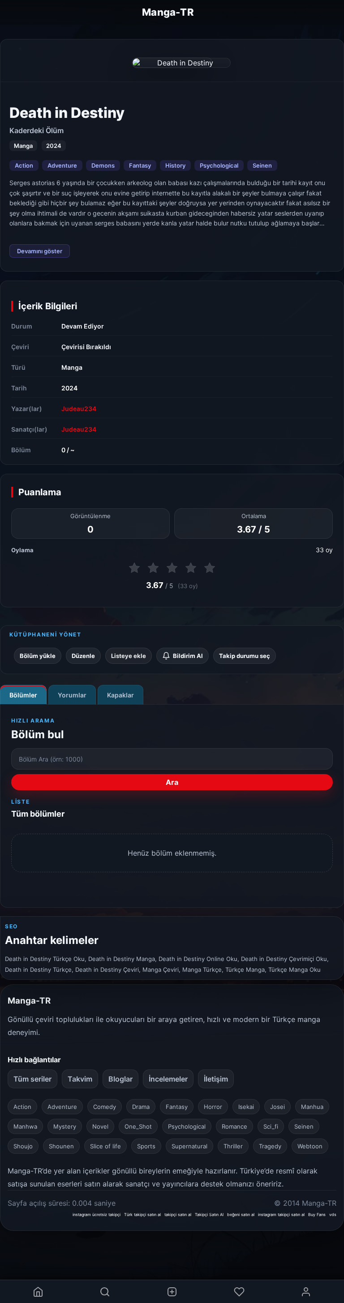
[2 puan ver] (153, 568)
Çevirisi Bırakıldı (86, 347)
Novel (100, 1126)
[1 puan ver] (134, 568)
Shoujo (23, 1146)
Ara (172, 782)
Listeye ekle (128, 655)
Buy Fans (317, 1214)
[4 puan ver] (191, 568)
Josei (277, 1106)
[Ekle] (172, 1291)
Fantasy (140, 165)
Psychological (219, 165)
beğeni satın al (240, 1214)
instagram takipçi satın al (281, 1214)
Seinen (262, 165)
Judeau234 (78, 408)
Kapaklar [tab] (120, 695)
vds (332, 1214)
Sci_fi (270, 1126)
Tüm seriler (32, 1078)
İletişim (216, 1078)
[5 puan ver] (210, 568)
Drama (141, 1106)
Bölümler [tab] (23, 695)
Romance (234, 1126)
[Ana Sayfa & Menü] (38, 1291)
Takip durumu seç (244, 655)
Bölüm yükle (38, 655)
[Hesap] (306, 1291)
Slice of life (105, 1146)
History (175, 165)
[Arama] (105, 1291)
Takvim (80, 1078)
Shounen (61, 1146)
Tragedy (270, 1146)
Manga (71, 367)
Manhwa (25, 1126)
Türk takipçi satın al (142, 1214)
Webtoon (309, 1146)
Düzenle (83, 655)
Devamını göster (39, 251)
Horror (213, 1106)
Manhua (312, 1106)
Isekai (246, 1106)
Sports (146, 1146)
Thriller (233, 1146)
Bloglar (120, 1078)
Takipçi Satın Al (209, 1214)
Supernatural (189, 1146)
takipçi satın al (177, 1214)
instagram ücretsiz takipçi (96, 1214)
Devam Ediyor (82, 326)
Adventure (62, 165)
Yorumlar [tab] (72, 695)
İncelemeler (168, 1078)
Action (24, 165)
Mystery (64, 1126)
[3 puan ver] (172, 568)
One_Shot (138, 1126)
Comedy (104, 1106)
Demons (103, 165)
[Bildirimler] (239, 1291)
